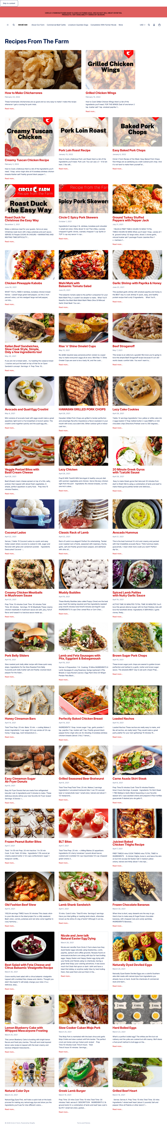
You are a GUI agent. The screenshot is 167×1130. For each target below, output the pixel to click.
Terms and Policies (83, 1123)
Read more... (10, 108)
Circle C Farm (15, 1123)
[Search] (13, 25)
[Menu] (8, 25)
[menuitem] (120, 25)
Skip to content (9, 3)
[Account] (154, 25)
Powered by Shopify (28, 1123)
